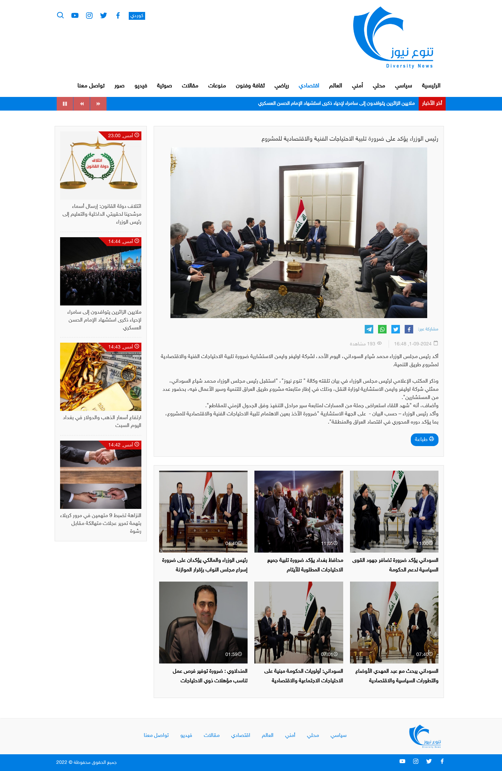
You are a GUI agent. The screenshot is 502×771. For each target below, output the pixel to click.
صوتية (164, 86)
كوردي (136, 16)
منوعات (217, 86)
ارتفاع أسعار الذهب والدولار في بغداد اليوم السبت (366, 103)
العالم (335, 86)
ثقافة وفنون (250, 86)
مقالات (190, 86)
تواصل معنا (91, 86)
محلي (379, 86)
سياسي (403, 86)
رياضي (282, 86)
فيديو (141, 86)
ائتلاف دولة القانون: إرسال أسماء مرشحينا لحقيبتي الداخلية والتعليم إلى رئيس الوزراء (101, 214)
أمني (357, 86)
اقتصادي (309, 86)
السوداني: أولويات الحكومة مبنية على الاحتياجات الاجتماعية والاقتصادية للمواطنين (303, 680)
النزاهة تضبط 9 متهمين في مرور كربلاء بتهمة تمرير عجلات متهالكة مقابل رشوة (100, 524)
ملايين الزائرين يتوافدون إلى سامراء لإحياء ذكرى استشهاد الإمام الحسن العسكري (104, 320)
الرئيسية (431, 86)
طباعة (422, 440)
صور (119, 86)
